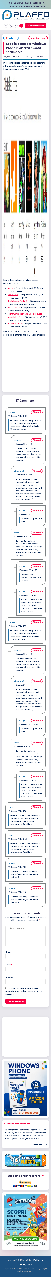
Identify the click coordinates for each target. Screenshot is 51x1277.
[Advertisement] (25, 363)
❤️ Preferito (11, 38)
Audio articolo (38, 38)
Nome (8, 952)
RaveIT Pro (13, 294)
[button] (36, 25)
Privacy (22, 1265)
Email (8, 965)
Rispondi (37, 412)
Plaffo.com (38, 1260)
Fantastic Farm (15, 323)
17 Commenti (39, 57)
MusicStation (14, 307)
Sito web (9, 977)
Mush (10, 288)
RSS (30, 1265)
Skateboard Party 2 (17, 301)
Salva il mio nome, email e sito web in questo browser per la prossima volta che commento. (23, 991)
